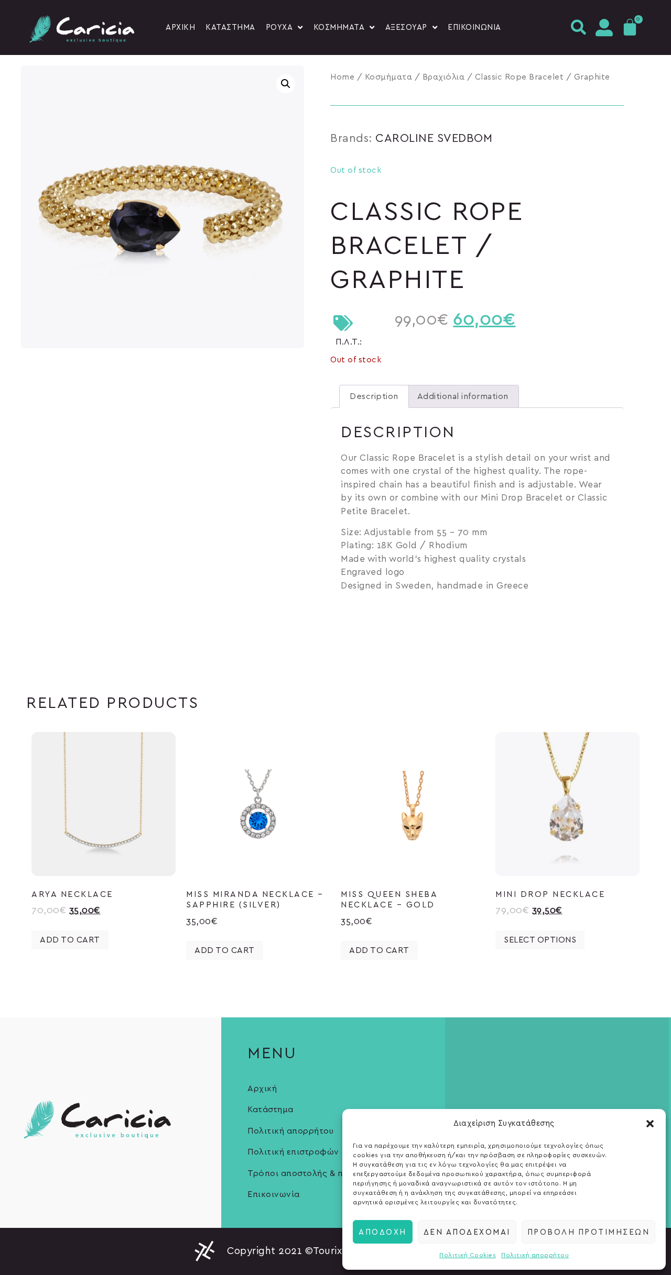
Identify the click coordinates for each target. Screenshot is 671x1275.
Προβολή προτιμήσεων (588, 1231)
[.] (603, 27)
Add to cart (70, 940)
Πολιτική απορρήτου (535, 1255)
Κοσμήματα (389, 77)
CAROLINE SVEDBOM (433, 138)
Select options (540, 940)
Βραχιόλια (444, 77)
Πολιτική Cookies (467, 1255)
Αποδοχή (383, 1231)
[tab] (374, 396)
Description (374, 396)
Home (342, 77)
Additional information (462, 396)
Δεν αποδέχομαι (467, 1231)
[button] (650, 1123)
